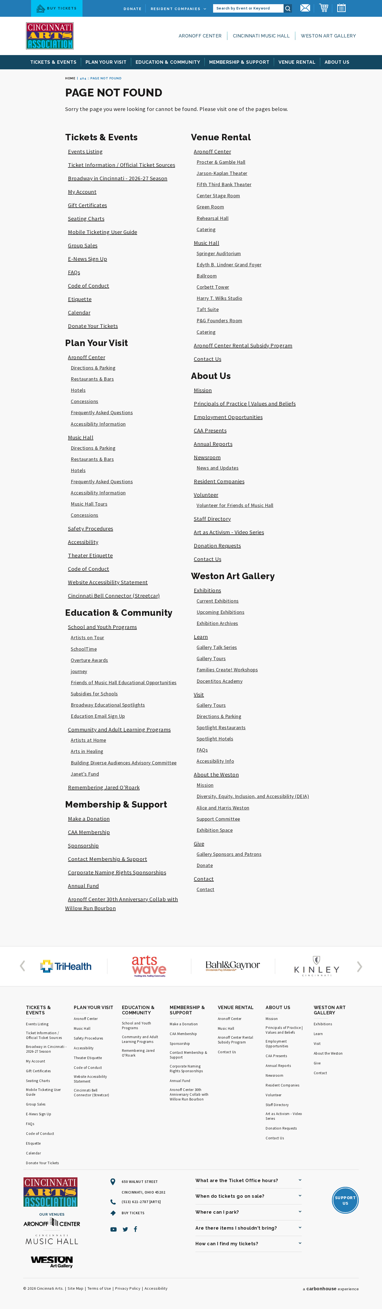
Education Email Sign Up (98, 716)
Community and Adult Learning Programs (119, 729)
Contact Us (207, 358)
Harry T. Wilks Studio (219, 298)
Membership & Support (116, 804)
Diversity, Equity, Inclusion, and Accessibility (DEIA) (253, 796)
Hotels (78, 390)
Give (199, 843)
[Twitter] (125, 1229)
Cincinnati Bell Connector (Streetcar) (114, 595)
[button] (23, 966)
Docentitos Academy (219, 681)
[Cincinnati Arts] (50, 35)
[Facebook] (136, 1229)
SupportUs (345, 1200)
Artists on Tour (87, 638)
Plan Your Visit (96, 343)
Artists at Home (88, 740)
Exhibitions (207, 590)
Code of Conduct (88, 285)
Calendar (79, 312)
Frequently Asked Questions (102, 412)
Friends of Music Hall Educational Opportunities (124, 683)
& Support (239, 62)
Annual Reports (213, 443)
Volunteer (206, 494)
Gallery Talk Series (217, 647)
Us (337, 62)
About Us (211, 376)
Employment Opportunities (228, 416)
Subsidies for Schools (94, 694)
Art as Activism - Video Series (229, 532)
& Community (168, 62)
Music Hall (80, 437)
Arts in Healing (87, 751)
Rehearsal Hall (212, 218)
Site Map (75, 1288)
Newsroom (207, 457)
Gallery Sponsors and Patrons (229, 854)
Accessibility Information (98, 424)
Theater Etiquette (90, 555)
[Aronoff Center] (51, 1223)
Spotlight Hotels (215, 739)
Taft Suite (208, 309)
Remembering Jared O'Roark (104, 787)
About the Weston (216, 774)
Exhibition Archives (217, 623)
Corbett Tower (213, 287)
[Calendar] (341, 8)
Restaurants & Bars (92, 379)
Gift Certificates (87, 205)
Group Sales (83, 245)
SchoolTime (84, 649)
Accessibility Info (215, 761)
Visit (199, 694)
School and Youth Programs (102, 626)
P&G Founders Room (219, 321)
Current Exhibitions (218, 601)
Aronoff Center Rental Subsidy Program (243, 345)
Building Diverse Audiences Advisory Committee (124, 763)
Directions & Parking (93, 368)
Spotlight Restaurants (221, 728)
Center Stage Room (218, 196)
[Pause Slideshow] (29, 953)
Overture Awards (89, 660)
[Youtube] (113, 1229)
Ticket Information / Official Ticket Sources (121, 164)
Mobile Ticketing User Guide (102, 231)
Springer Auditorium (219, 253)
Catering (206, 229)
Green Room (210, 207)
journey (79, 671)
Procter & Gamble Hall (221, 162)
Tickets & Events (101, 137)
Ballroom (207, 276)
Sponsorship (83, 845)
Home (70, 78)
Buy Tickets (62, 8)
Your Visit (106, 62)
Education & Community (119, 613)
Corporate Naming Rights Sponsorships (117, 872)
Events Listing (85, 151)
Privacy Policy (127, 1288)
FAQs (74, 272)
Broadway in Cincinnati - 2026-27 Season (118, 178)
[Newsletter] (305, 8)
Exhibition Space (215, 830)
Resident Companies (176, 9)
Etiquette (80, 298)
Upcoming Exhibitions (220, 612)
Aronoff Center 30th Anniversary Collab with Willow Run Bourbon (189, 1094)
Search (288, 8)
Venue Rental (221, 137)
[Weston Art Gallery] (51, 1262)
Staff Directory (212, 518)
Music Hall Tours (89, 504)
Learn (201, 636)
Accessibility (83, 541)
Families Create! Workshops (227, 670)
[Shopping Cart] (323, 8)
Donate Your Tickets (93, 325)
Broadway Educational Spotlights (108, 705)
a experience (331, 1288)
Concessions (84, 401)
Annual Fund (83, 885)
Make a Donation (89, 818)
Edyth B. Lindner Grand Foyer (229, 265)
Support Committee (218, 819)
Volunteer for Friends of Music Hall (235, 505)
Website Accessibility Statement (108, 582)
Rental (297, 62)
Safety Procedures (90, 528)
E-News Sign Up (87, 258)
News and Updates (218, 468)
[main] (191, 507)
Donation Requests (217, 545)
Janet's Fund (85, 774)
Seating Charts (86, 218)
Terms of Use (99, 1288)
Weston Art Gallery (328, 36)
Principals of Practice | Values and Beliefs (245, 403)
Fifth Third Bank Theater (224, 184)
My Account (82, 191)
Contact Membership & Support (107, 858)
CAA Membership (89, 832)
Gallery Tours (211, 658)
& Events (53, 62)
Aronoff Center (200, 36)
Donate (133, 9)
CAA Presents (210, 430)
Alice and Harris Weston (223, 808)
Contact (204, 878)
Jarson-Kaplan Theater (222, 173)
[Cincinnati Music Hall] (51, 1240)
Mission (203, 390)
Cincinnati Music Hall (261, 36)
